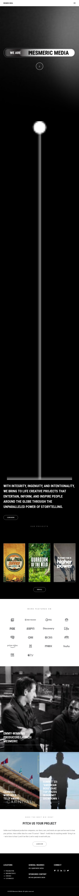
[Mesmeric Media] (8, 3)
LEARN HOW (39, 844)
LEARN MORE (10, 517)
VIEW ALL (39, 589)
